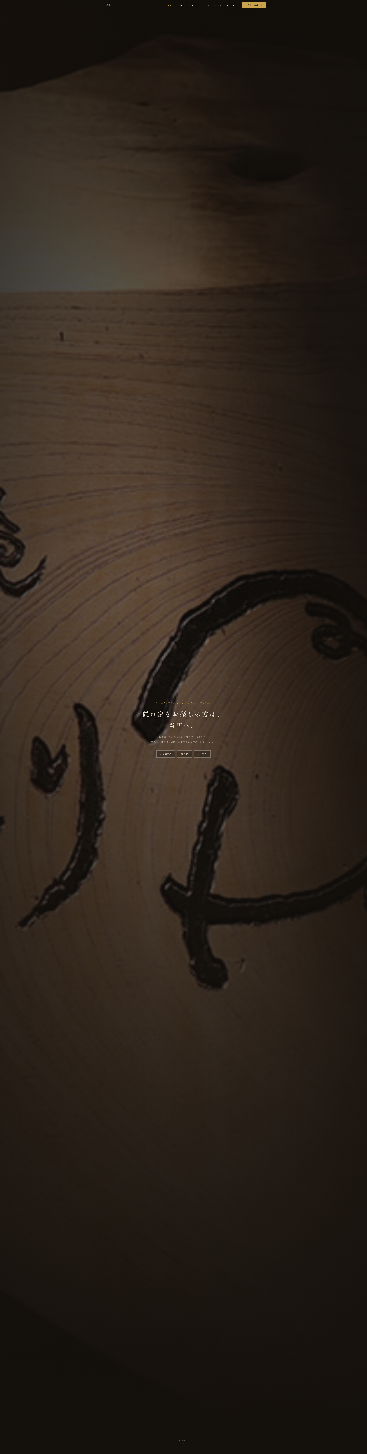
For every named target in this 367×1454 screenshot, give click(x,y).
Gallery (204, 5)
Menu (191, 5)
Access (218, 5)
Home (168, 5)
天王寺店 (202, 754)
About (180, 5)
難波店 (184, 754)
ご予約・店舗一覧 (254, 5)
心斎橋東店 (165, 754)
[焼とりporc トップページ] (108, 5)
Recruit (232, 5)
